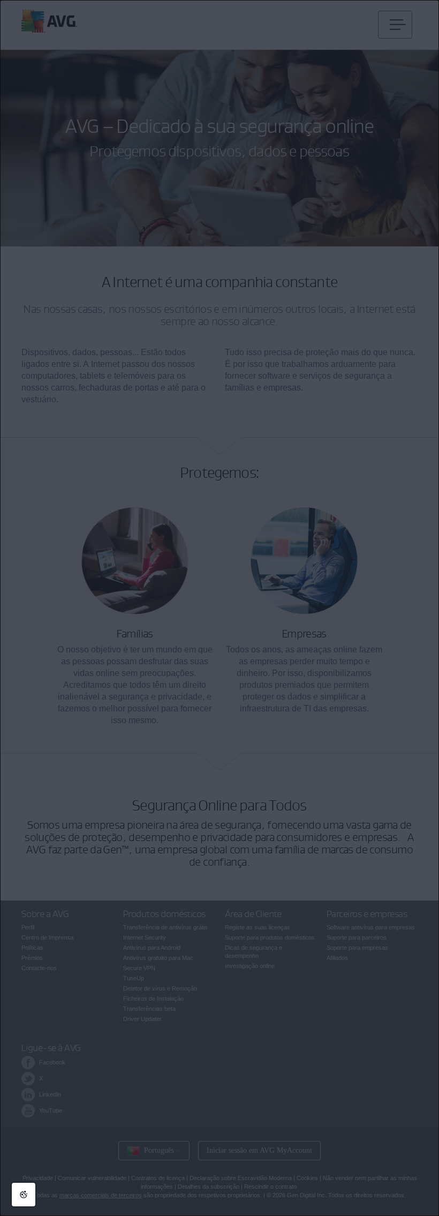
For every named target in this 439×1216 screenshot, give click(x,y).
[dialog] (219, 608)
